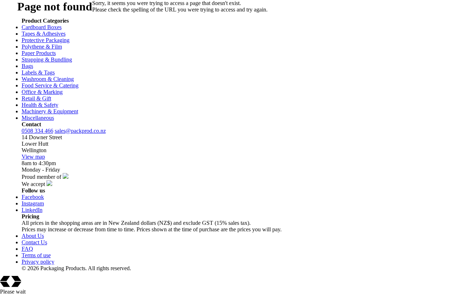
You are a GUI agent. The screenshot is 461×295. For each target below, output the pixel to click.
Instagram (33, 203)
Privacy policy (38, 262)
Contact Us (34, 242)
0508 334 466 (37, 131)
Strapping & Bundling (47, 59)
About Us (33, 236)
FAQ (27, 249)
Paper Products (39, 53)
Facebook (33, 197)
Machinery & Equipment (50, 111)
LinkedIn (32, 210)
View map (33, 157)
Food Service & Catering (50, 85)
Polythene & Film (42, 47)
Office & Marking (42, 92)
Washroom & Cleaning (48, 79)
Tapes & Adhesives (44, 34)
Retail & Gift (36, 98)
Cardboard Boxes (42, 27)
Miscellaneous (38, 118)
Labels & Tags (38, 72)
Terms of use (36, 255)
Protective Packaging (46, 40)
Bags (27, 66)
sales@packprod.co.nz (80, 131)
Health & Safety (40, 105)
